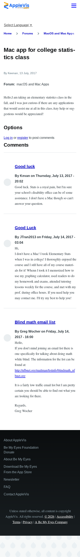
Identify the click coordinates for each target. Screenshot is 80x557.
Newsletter (11, 479)
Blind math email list (35, 322)
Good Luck (25, 227)
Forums (27, 33)
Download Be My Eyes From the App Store (20, 469)
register (22, 137)
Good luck (25, 166)
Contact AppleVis (16, 494)
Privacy (28, 522)
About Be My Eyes (17, 459)
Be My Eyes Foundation (21, 447)
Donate (9, 452)
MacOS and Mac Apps (59, 33)
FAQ (7, 487)
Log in (8, 137)
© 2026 (49, 516)
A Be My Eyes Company (51, 522)
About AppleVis (15, 440)
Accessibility (65, 516)
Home (8, 33)
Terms (17, 522)
